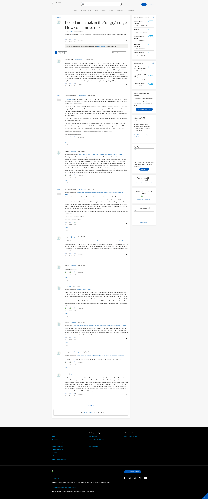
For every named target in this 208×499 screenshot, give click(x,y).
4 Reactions (80, 84)
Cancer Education (139, 83)
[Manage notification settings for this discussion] (124, 40)
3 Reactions (80, 223)
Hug (75, 41)
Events (111, 10)
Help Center (130, 10)
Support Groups (86, 10)
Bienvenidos (144, 222)
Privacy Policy (63, 487)
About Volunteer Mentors (58, 446)
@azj (70, 286)
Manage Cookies (72, 487)
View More (91, 405)
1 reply (66, 144)
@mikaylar (70, 99)
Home (75, 10)
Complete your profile (144, 199)
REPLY (66, 89)
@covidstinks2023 (79, 59)
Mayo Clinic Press (92, 443)
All (153, 17)
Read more (144, 169)
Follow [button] (151, 21)
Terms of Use (55, 487)
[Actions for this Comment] (126, 84)
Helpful (70, 41)
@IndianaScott (82, 95)
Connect (58, 2)
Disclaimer (54, 452)
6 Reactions (80, 40)
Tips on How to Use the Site (144, 183)
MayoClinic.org (55, 478)
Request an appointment (144, 109)
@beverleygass (77, 352)
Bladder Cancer (139, 52)
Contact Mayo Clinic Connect (59, 459)
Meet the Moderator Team (58, 443)
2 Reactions (80, 272)
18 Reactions (81, 137)
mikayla (73, 31)
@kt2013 (73, 374)
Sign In (152, 4)
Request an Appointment (132, 471)
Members (120, 10)
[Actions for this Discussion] (126, 40)
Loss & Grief (57, 17)
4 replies (67, 183)
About (53, 436)
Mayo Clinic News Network (130, 436)
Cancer (136, 29)
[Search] (82, 4)
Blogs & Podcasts (100, 10)
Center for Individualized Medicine (96, 439)
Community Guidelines (57, 449)
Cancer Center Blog (92, 436)
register (91, 412)
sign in (84, 412)
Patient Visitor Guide (93, 446)
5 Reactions (80, 175)
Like (66, 41)
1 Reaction (80, 254)
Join (144, 4)
